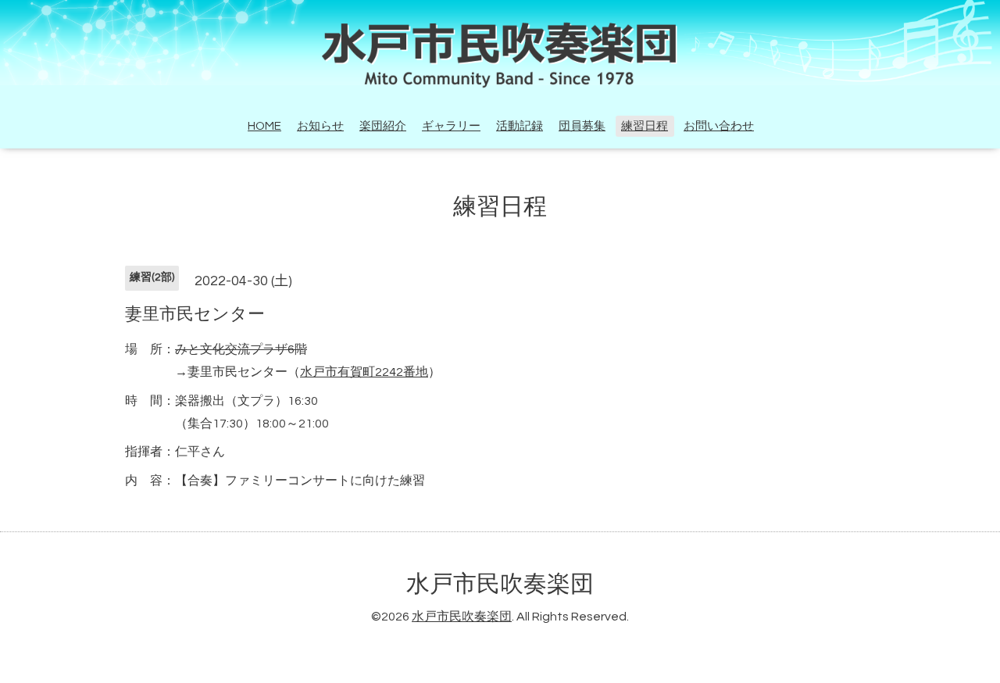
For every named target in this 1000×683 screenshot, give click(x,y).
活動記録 (519, 126)
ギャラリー (451, 126)
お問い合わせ (719, 126)
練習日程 (644, 126)
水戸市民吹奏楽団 (500, 584)
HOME (264, 126)
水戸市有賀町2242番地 (364, 372)
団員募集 (582, 126)
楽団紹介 (382, 126)
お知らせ (320, 126)
